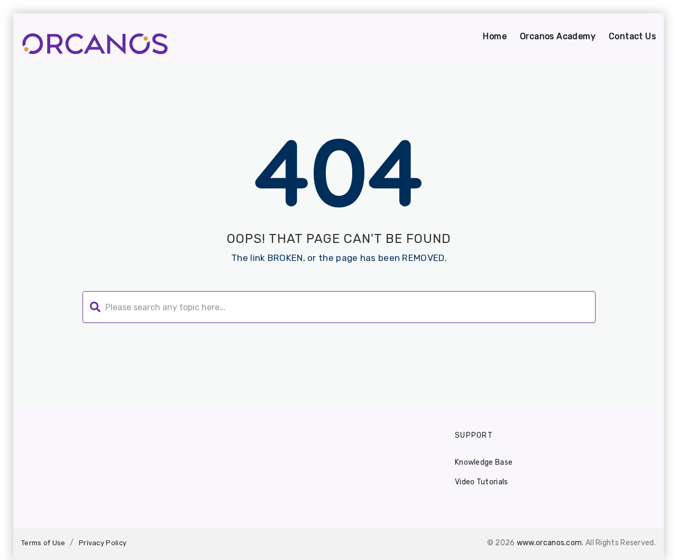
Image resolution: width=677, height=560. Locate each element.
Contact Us (632, 36)
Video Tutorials (481, 481)
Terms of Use (43, 543)
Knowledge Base (484, 462)
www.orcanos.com (549, 542)
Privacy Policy (102, 543)
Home (495, 36)
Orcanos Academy (558, 36)
